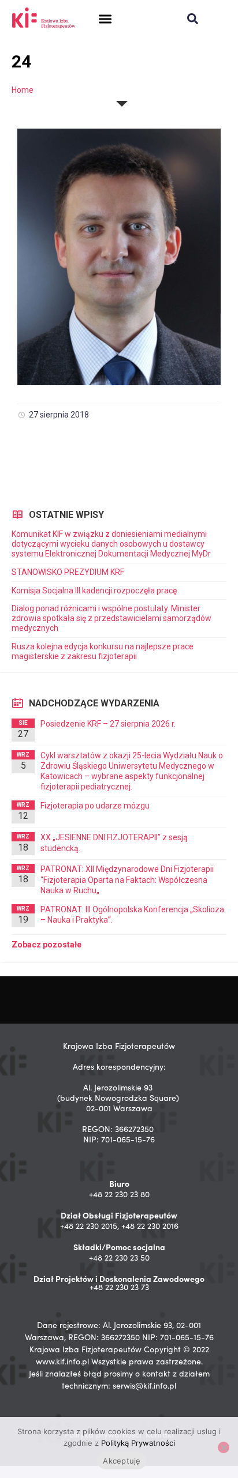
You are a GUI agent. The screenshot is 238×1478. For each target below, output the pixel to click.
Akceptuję (121, 1460)
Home (23, 90)
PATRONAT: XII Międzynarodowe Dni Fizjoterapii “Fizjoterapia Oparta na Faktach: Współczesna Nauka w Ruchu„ (127, 879)
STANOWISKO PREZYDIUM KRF (68, 572)
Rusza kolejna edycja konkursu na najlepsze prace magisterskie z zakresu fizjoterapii (103, 651)
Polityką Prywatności (138, 1442)
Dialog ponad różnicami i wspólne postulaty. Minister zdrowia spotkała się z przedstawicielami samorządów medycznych (111, 618)
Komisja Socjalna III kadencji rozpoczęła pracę (94, 590)
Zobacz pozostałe (46, 944)
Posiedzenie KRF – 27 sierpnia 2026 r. (108, 723)
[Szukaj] (193, 19)
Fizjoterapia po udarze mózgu (95, 805)
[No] (223, 1447)
